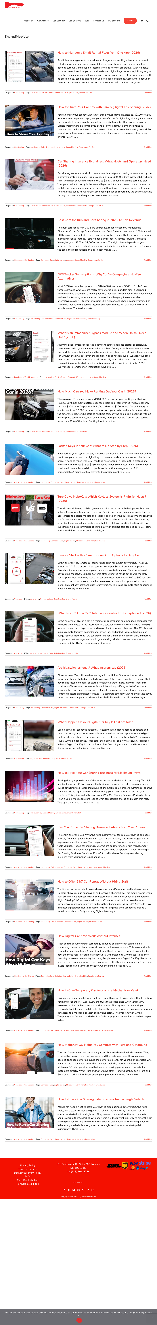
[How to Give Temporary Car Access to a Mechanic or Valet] (29, 1003)
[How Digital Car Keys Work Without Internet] (29, 949)
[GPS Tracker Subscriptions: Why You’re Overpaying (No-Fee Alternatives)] (29, 287)
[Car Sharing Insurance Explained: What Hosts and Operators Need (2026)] (29, 174)
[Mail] (93, 1190)
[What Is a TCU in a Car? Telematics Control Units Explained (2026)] (29, 626)
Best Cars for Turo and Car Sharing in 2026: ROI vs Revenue (99, 220)
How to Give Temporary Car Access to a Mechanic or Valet (97, 990)
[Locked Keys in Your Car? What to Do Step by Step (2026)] (29, 459)
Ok (79, 1320)
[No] (153, 1316)
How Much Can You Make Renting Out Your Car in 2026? (96, 391)
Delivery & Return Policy (27, 1173)
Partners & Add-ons (28, 1184)
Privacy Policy (27, 1165)
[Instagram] (78, 1190)
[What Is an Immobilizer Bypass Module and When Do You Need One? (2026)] (29, 346)
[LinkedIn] (88, 1190)
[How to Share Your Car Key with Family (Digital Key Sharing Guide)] (29, 120)
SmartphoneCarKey (87, 147)
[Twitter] (69, 1190)
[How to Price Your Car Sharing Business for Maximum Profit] (29, 786)
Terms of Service (27, 1169)
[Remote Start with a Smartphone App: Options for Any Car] (29, 568)
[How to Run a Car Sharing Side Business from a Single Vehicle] (29, 1112)
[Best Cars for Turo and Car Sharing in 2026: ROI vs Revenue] (29, 233)
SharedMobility (85, 92)
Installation (19, 377)
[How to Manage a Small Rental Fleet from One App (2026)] (29, 66)
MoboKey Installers (27, 1180)
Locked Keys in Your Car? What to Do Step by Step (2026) (97, 446)
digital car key (72, 92)
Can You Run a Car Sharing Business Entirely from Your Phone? (101, 827)
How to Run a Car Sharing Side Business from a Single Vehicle (101, 1099)
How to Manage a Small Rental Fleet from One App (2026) (98, 53)
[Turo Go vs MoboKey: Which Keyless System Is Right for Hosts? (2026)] (29, 510)
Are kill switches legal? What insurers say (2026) (91, 668)
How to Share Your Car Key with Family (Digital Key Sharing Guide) (104, 107)
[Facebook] (64, 1190)
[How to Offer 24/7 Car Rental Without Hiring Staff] (29, 895)
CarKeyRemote (46, 92)
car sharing (35, 92)
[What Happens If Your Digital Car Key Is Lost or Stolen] (29, 735)
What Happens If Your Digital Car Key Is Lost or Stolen (95, 722)
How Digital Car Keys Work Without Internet (88, 936)
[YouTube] (74, 1190)
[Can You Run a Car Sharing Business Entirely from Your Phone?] (29, 840)
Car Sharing (19, 92)
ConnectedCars (60, 92)
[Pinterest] (83, 1190)
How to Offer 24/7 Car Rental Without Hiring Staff (92, 882)
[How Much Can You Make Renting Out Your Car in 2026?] (29, 404)
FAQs (28, 1176)
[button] (147, 20)
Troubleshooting (31, 377)
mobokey (69, 205)
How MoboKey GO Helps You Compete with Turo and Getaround (102, 1045)
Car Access (18, 260)
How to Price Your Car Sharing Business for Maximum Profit (98, 773)
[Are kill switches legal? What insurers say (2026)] (29, 681)
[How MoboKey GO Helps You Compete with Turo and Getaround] (29, 1058)
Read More (148, 92)
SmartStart (76, 813)
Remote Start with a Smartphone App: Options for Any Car (98, 555)
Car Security (19, 318)
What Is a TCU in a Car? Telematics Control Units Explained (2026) (104, 613)
